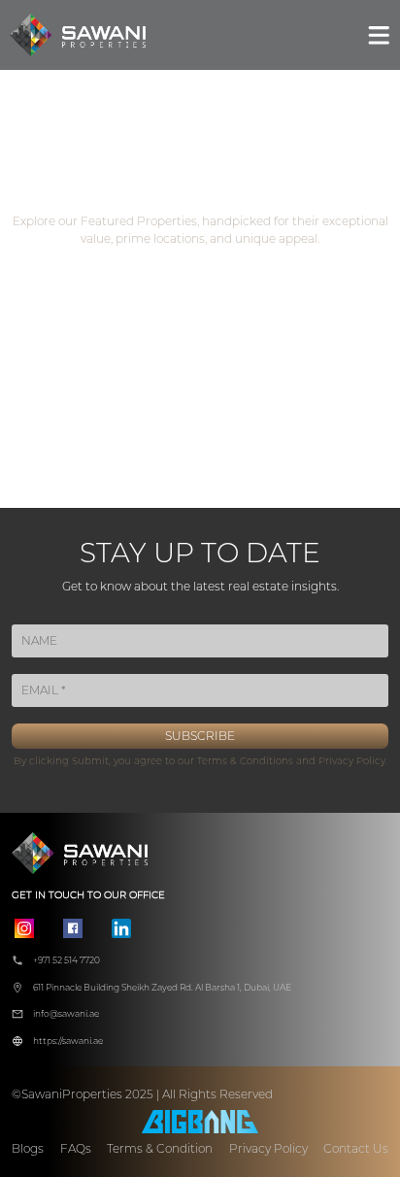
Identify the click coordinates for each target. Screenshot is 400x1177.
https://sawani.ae (68, 1040)
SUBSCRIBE (200, 735)
